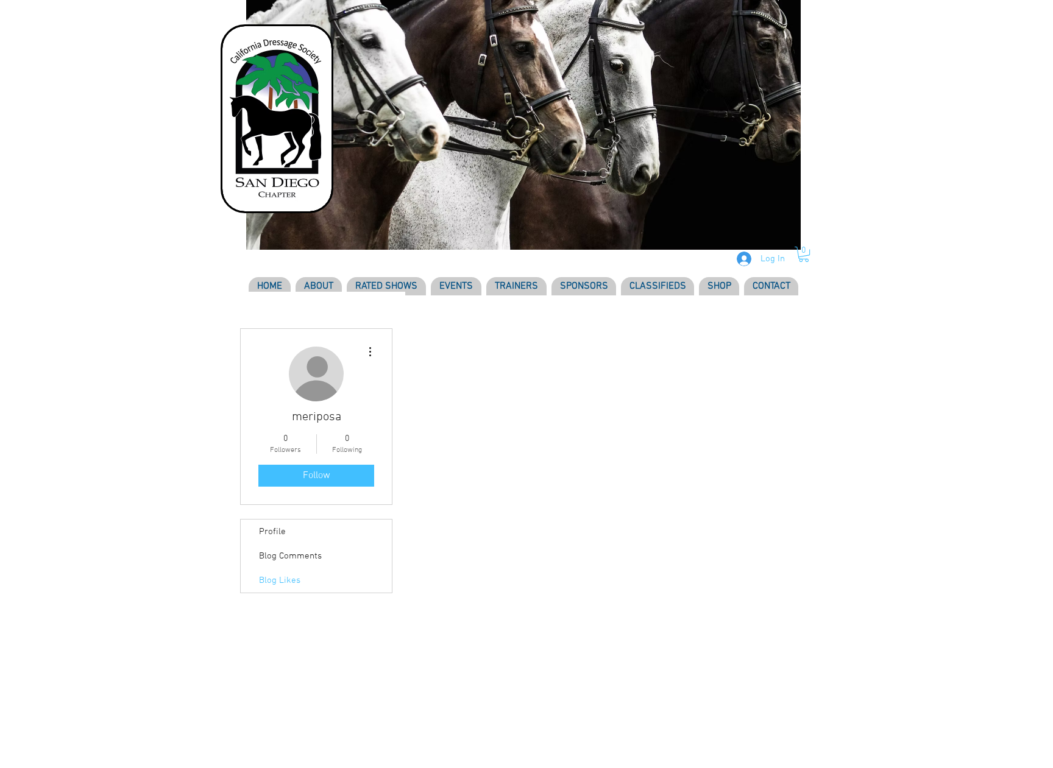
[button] (804, 254)
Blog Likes (279, 580)
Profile (272, 531)
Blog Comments (290, 556)
